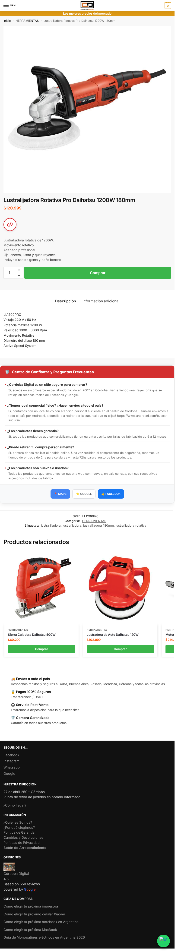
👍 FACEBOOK (111, 494)
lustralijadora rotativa (131, 525)
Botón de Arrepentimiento (24, 848)
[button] (167, 5)
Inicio (7, 20)
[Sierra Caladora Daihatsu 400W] (41, 588)
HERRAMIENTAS (27, 20)
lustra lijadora (51, 525)
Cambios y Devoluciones (23, 837)
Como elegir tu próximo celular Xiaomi (34, 914)
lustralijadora (72, 525)
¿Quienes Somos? (17, 822)
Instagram (11, 761)
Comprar (97, 272)
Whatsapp (11, 767)
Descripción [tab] (65, 301)
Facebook (11, 755)
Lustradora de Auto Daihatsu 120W (113, 634)
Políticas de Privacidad (21, 843)
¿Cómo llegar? (14, 805)
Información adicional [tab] (101, 301)
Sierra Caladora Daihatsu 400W (32, 634)
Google (9, 774)
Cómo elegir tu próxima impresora (30, 906)
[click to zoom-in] (87, 109)
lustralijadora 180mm (98, 525)
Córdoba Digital (16, 873)
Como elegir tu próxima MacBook (30, 930)
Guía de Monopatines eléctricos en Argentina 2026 (44, 937)
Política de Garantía (19, 832)
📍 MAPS (60, 494)
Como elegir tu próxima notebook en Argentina (41, 922)
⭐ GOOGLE (84, 494)
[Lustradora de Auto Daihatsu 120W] (120, 588)
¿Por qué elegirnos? (19, 827)
